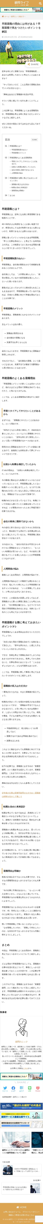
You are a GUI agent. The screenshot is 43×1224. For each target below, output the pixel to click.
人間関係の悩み (17, 173)
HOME (23, 1207)
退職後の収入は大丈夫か (20, 184)
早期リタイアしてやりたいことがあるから (24, 163)
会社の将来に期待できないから (23, 170)
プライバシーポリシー (31, 1212)
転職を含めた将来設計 (20, 187)
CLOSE (34, 139)
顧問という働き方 (20, 1097)
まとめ (12, 195)
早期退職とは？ (16, 146)
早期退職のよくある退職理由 (21, 158)
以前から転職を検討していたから (24, 167)
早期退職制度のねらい (20, 150)
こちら (25, 1068)
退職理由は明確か (18, 190)
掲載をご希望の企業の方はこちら (21, 1215)
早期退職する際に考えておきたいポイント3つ (23, 179)
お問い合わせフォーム (12, 1212)
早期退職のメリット (19, 153)
